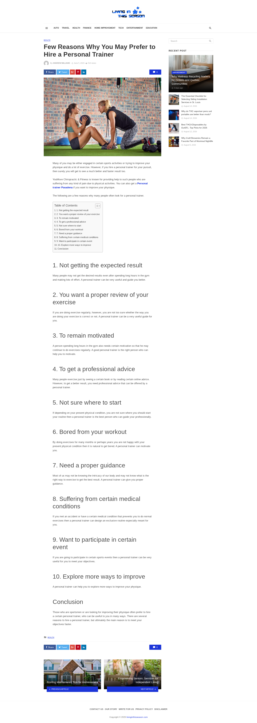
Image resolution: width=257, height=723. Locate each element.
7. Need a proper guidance (69, 233)
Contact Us (96, 709)
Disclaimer (160, 709)
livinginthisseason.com (137, 717)
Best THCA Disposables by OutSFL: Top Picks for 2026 (194, 126)
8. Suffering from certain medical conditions (77, 237)
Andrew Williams (61, 63)
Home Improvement (104, 28)
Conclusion (63, 248)
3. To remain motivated (68, 218)
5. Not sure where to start (69, 225)
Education (151, 28)
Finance (87, 28)
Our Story (111, 709)
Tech (121, 28)
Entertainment (135, 28)
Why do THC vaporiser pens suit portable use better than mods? (196, 113)
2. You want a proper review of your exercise (78, 214)
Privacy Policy (144, 709)
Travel (65, 28)
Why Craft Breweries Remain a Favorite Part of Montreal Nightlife (197, 139)
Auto (56, 28)
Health (76, 28)
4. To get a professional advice (71, 221)
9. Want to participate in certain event (74, 241)
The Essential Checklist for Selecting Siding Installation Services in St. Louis (194, 99)
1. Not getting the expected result (72, 210)
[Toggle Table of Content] (96, 205)
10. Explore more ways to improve (74, 245)
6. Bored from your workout (70, 229)
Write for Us (126, 709)
